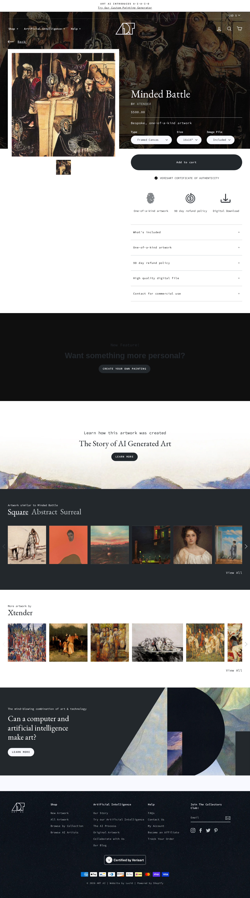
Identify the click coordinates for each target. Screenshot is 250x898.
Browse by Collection (67, 826)
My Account (156, 826)
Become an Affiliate (163, 832)
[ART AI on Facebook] (200, 830)
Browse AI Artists (65, 832)
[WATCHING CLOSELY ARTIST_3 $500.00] (68, 545)
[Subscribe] (227, 817)
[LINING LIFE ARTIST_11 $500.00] (27, 642)
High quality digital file (186, 278)
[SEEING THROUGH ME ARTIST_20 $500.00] (192, 545)
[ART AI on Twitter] (208, 830)
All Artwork (60, 819)
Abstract (44, 512)
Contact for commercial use (186, 293)
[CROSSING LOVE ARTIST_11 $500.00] (157, 642)
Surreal (70, 512)
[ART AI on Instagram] (193, 830)
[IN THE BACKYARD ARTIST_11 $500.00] (68, 642)
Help (75, 28)
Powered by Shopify (150, 883)
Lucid (129, 883)
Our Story (100, 813)
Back (22, 42)
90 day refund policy (186, 263)
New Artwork (60, 813)
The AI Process (104, 826)
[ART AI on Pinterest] (215, 830)
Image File (214, 132)
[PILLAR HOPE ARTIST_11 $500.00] (110, 642)
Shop (12, 28)
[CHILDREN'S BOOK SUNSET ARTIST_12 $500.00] (110, 545)
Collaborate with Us (109, 839)
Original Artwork (106, 832)
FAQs (151, 813)
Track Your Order (161, 839)
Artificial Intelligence (43, 28)
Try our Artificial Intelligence (118, 819)
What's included (186, 232)
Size (180, 132)
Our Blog (99, 845)
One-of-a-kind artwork (186, 247)
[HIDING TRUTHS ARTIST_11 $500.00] (205, 642)
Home (134, 84)
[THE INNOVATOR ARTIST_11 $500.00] (27, 545)
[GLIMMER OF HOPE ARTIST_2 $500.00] (151, 545)
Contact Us (156, 819)
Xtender (144, 104)
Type (134, 132)
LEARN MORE (21, 752)
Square (18, 512)
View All (234, 573)
